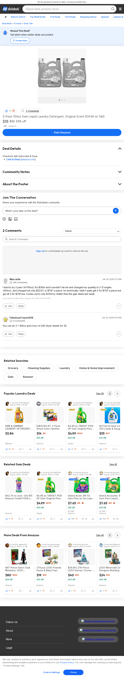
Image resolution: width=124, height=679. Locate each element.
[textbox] (58, 211)
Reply (21, 306)
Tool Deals (55, 17)
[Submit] (6, 239)
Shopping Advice (88, 17)
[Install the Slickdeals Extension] (98, 621)
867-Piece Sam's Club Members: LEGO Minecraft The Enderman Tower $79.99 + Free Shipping (18, 569)
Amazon (28, 376)
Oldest (68, 231)
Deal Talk (28, 23)
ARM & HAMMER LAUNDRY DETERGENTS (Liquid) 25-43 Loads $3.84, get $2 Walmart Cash (18, 427)
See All (100, 393)
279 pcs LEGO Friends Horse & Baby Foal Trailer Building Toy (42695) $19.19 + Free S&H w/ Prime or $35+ (48, 569)
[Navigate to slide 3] (64, 100)
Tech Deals (70, 17)
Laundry (65, 368)
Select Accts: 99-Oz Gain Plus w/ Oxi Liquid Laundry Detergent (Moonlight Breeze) (81, 497)
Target (70, 443)
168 (73, 519)
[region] (62, 667)
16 (10, 449)
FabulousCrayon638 (21, 317)
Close (73, 672)
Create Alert (21, 40)
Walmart (8, 443)
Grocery (13, 368)
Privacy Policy (67, 662)
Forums (17, 23)
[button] (13, 111)
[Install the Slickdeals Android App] (98, 630)
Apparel (105, 17)
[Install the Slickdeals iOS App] (98, 639)
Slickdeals (7, 23)
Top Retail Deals (37, 17)
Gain (10, 376)
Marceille (15, 279)
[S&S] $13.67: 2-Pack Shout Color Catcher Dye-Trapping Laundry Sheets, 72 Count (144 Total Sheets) (49, 427)
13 (72, 449)
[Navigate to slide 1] (59, 100)
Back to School (18, 17)
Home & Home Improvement (97, 368)
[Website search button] (112, 8)
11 (10, 111)
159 (104, 519)
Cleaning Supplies (39, 368)
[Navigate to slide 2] (62, 100)
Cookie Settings (51, 672)
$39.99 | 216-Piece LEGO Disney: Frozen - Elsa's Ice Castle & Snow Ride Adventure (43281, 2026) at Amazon (80, 569)
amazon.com (28, 159)
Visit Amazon (62, 132)
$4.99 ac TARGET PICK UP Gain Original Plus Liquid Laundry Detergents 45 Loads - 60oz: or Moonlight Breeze (80, 427)
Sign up (40, 251)
